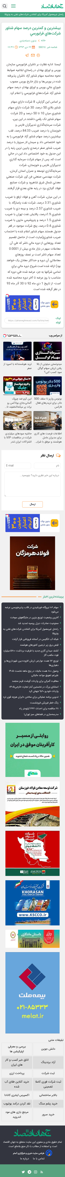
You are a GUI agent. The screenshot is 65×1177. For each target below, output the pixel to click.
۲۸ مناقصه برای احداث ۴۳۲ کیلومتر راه (38, 709)
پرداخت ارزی (16, 1073)
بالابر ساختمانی (48, 1095)
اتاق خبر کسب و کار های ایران (17, 1062)
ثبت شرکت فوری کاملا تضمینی (48, 1084)
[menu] (13, 6)
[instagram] (35, 1173)
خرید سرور (48, 1114)
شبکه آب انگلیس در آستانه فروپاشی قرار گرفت (35, 639)
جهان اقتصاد (9, 1142)
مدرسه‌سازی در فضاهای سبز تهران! (41, 714)
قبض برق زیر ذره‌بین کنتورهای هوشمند (39, 645)
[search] (4, 6)
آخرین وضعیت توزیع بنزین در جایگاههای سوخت (34, 618)
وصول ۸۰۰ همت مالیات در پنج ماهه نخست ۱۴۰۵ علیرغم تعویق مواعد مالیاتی (33, 673)
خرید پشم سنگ (48, 1103)
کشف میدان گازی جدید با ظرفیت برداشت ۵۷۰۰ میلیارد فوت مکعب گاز (30, 653)
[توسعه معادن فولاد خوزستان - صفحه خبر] (32, 803)
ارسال (32, 504)
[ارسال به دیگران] (33, 55)
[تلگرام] (27, 55)
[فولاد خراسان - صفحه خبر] (32, 902)
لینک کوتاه (58, 320)
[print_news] (38, 55)
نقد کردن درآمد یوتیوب (16, 1103)
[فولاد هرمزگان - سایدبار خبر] (32, 563)
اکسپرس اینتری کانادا (16, 1095)
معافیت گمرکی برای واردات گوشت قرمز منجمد (35, 681)
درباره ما (25, 1158)
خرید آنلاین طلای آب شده (17, 1084)
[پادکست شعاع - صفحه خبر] (32, 750)
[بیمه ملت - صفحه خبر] (32, 992)
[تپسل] (7, 295)
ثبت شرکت (48, 1073)
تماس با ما (39, 1158)
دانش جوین (48, 1049)
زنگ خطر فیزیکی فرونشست (44, 703)
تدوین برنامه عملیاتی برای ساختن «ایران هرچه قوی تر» (30, 697)
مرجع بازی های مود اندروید (16, 1115)
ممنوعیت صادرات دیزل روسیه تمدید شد (38, 623)
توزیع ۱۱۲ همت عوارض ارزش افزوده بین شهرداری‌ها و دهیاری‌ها (31, 663)
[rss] (42, 1173)
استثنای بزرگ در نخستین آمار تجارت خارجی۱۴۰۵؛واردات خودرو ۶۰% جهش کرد (33, 689)
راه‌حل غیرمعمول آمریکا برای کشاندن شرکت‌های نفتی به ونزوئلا (34, 14)
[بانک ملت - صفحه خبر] (32, 939)
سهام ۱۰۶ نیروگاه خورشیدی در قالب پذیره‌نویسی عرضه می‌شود (31, 609)
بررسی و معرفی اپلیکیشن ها (17, 1049)
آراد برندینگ (48, 1062)
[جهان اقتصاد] (52, 6)
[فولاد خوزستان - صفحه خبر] (32, 853)
